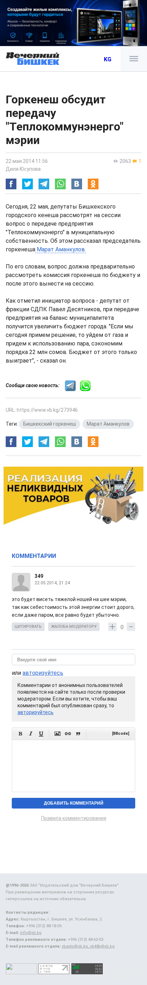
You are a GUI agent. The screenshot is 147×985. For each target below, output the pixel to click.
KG (107, 59)
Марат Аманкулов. (60, 249)
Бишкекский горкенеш (49, 424)
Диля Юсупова (23, 169)
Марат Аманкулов (108, 424)
